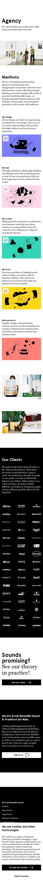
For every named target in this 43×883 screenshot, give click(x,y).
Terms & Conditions (10, 818)
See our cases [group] (18, 682)
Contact (5, 807)
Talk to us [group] (18, 755)
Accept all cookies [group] (18, 867)
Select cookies (21, 876)
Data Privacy (7, 811)
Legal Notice (7, 814)
